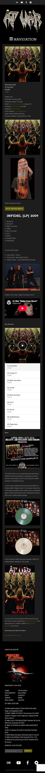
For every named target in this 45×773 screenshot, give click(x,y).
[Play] (23, 345)
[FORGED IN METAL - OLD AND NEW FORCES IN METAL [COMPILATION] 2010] (22, 668)
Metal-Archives (16, 635)
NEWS (20, 698)
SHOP (7, 695)
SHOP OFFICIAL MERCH (14, 209)
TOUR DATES (22, 690)
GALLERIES (22, 693)
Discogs (7, 635)
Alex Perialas (16, 106)
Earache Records (30, 621)
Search (28, 751)
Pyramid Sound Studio (17, 104)
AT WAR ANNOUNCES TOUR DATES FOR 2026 (20, 708)
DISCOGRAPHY (10, 693)
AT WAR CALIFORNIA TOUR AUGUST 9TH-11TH (21, 737)
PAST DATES (9, 700)
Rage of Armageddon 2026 (14, 711)
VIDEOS (7, 698)
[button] (22, 39)
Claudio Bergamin (21, 111)
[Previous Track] (13, 346)
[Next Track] (31, 346)
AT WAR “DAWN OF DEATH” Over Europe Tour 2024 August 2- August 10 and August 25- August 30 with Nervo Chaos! (22, 715)
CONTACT (21, 695)
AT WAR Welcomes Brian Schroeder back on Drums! (22, 735)
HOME (7, 690)
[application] (22, 345)
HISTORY (21, 700)
